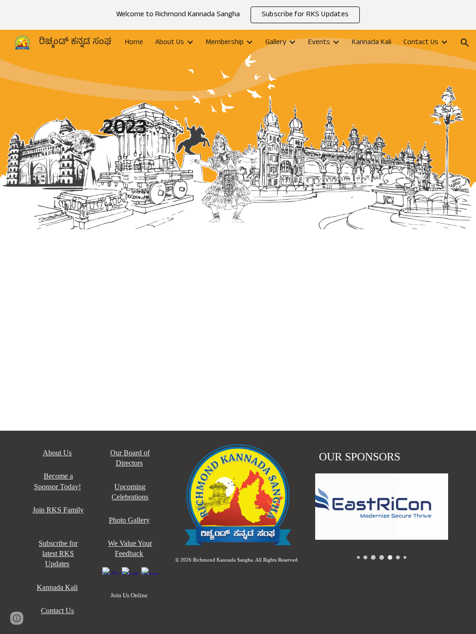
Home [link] (134, 43)
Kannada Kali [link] (371, 43)
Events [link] (319, 43)
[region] (238, 15)
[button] (465, 43)
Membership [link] (225, 43)
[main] (237, 129)
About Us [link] (169, 43)
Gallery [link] (275, 43)
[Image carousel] (381, 516)
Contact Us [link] (420, 43)
